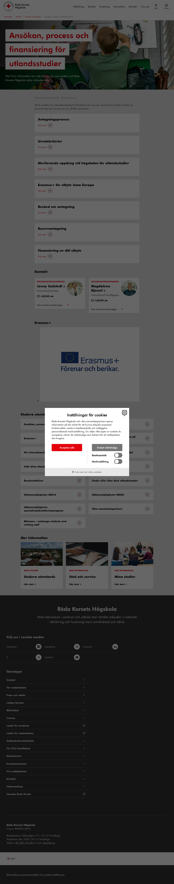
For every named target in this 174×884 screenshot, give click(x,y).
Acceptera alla (67, 447)
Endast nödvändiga (107, 447)
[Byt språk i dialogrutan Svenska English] (124, 413)
